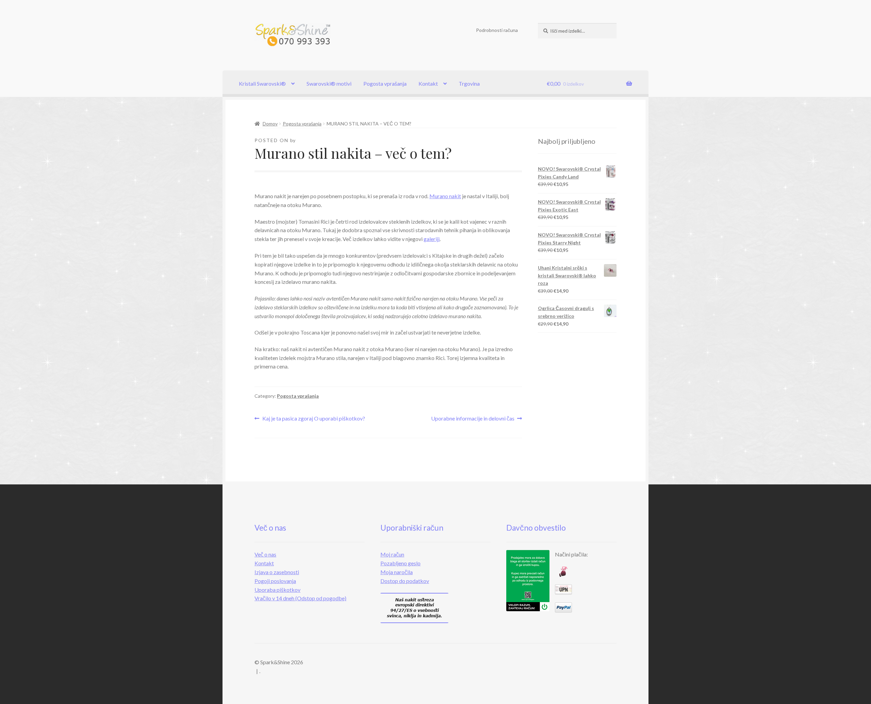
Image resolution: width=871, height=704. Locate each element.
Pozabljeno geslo (400, 563)
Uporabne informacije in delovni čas (472, 419)
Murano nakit (445, 196)
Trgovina (469, 83)
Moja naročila (396, 572)
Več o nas (265, 554)
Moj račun (392, 554)
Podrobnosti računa (497, 30)
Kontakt (428, 83)
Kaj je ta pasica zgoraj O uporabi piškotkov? (313, 419)
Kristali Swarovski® (262, 83)
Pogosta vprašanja (385, 83)
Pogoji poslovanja (275, 581)
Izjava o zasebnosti (276, 572)
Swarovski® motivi (329, 83)
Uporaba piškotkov (277, 589)
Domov (270, 123)
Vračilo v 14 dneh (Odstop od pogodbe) (300, 598)
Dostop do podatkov (404, 581)
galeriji (432, 239)
